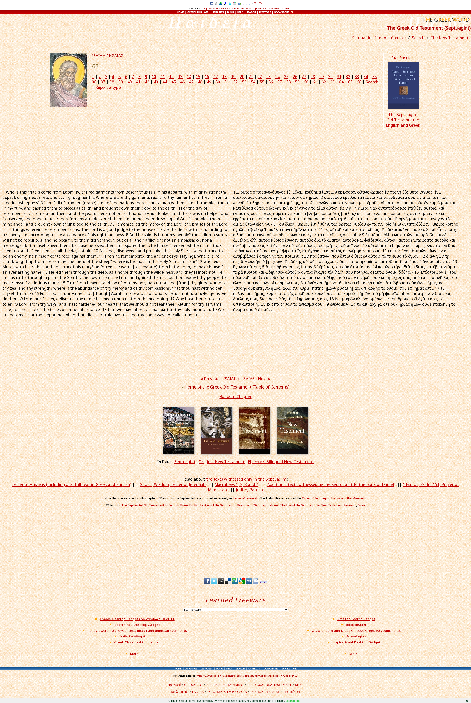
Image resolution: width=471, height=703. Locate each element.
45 (173, 82)
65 (350, 82)
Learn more (293, 700)
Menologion (356, 636)
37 (103, 82)
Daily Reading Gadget (137, 636)
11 (162, 76)
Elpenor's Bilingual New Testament (281, 461)
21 (251, 76)
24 (277, 76)
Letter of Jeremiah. (246, 498)
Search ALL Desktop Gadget (137, 625)
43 (156, 82)
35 (374, 76)
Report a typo (108, 87)
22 (260, 76)
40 (129, 82)
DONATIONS (271, 668)
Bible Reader (356, 625)
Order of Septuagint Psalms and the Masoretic (334, 498)
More (361, 505)
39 (120, 82)
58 (288, 82)
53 (244, 82)
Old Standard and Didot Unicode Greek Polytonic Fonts (356, 630)
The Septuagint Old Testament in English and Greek (403, 120)
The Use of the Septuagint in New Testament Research (318, 505)
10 (154, 76)
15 (198, 76)
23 (268, 76)
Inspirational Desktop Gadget (356, 642)
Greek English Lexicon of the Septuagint (208, 505)
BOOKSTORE (281, 12)
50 (218, 82)
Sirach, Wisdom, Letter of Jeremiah (173, 484)
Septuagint (184, 461)
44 (165, 82)
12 (171, 76)
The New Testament (449, 37)
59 (297, 82)
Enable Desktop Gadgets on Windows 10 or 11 (137, 619)
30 (330, 76)
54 (253, 82)
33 (357, 76)
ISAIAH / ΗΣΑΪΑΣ (107, 56)
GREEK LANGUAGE (197, 12)
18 (224, 76)
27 (304, 76)
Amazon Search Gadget (356, 619)
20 (242, 76)
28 (313, 76)
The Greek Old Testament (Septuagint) (429, 28)
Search (418, 37)
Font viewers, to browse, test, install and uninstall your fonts (137, 630)
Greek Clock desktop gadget (137, 642)
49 (209, 82)
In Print (403, 57)
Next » (264, 378)
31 (339, 76)
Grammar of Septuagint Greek (258, 505)
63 (332, 82)
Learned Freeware (235, 600)
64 (341, 82)
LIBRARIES (218, 12)
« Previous (210, 378)
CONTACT (254, 668)
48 (200, 82)
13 (180, 76)
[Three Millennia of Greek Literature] (445, 22)
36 (94, 82)
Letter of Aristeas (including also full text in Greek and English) (71, 484)
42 (147, 82)
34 (366, 76)
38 (112, 82)
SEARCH (251, 12)
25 (286, 76)
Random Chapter (236, 396)
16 (207, 76)
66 (359, 82)
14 (189, 76)
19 (233, 76)
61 (315, 82)
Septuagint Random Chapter (379, 37)
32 (348, 76)
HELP (240, 12)
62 (324, 82)
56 (271, 82)
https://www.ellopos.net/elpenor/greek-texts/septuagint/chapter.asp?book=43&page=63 (246, 8)
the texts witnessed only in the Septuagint (246, 479)
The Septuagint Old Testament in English (150, 505)
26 (295, 76)
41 (138, 82)
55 (262, 82)
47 (191, 82)
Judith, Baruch (249, 489)
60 (306, 82)
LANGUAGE (191, 668)
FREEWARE (265, 12)
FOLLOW (258, 3)
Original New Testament (222, 461)
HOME (180, 12)
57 (279, 82)
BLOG (230, 12)
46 (182, 82)
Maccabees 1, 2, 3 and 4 (236, 484)
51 (226, 82)
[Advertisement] (235, 159)
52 (235, 82)
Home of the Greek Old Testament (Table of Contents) (237, 387)
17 (215, 76)
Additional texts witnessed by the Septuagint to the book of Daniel (330, 484)
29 (321, 76)
